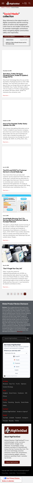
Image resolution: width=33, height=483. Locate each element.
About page (20, 331)
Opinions (23, 384)
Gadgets (5, 393)
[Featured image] (16, 203)
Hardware (21, 393)
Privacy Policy (5, 473)
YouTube (5, 418)
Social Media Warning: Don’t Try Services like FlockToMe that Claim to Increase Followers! (15, 220)
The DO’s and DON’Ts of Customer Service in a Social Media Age (15, 171)
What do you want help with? (12, 350)
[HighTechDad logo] (16, 430)
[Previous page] (8, 294)
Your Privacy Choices (13, 478)
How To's (12, 384)
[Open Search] (29, 3)
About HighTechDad (12, 462)
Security (17, 402)
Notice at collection (8, 481)
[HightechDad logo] (13, 3)
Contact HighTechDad (9, 411)
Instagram (25, 418)
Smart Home (13, 393)
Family (5, 402)
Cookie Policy (12, 473)
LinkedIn (11, 418)
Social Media (25, 402)
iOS (26, 393)
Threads (5, 421)
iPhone (5, 396)
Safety (5, 405)
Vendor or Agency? (22, 411)
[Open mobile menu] (3, 3)
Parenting (11, 402)
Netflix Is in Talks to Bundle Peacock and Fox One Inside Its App (16, 43)
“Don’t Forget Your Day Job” (12, 268)
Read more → (6, 95)
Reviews (5, 384)
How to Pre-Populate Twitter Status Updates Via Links (15, 124)
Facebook (18, 418)
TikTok (17, 421)
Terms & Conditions (21, 473)
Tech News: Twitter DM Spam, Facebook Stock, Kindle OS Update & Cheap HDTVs (15, 75)
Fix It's (18, 384)
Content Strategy (8, 387)
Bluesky (11, 421)
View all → (26, 36)
